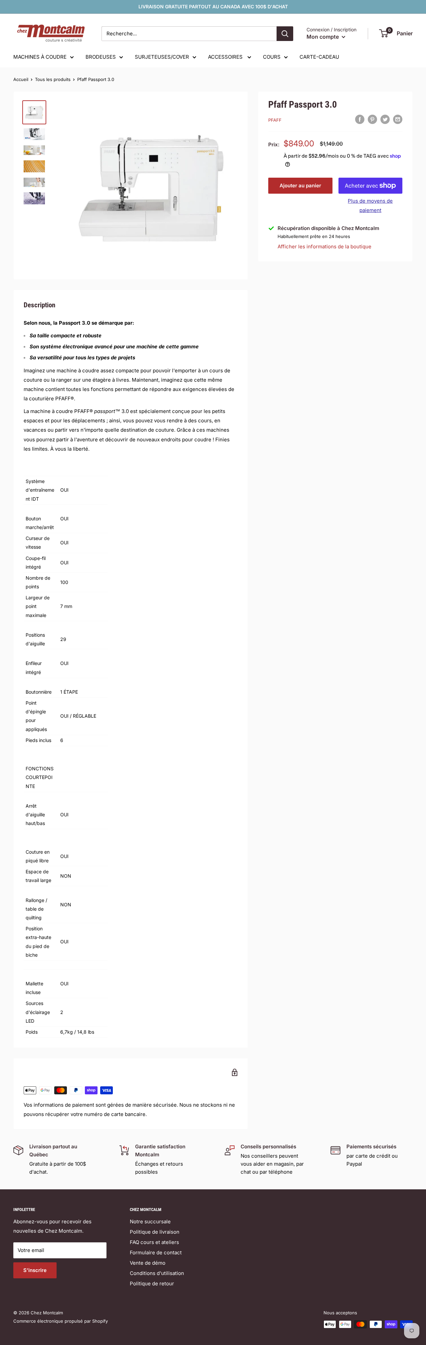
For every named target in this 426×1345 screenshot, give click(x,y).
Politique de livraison (154, 1232)
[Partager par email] (397, 119)
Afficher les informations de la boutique (324, 246)
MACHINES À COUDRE (40, 57)
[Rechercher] (285, 33)
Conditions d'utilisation (157, 1273)
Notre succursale (150, 1221)
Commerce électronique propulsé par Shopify (60, 1321)
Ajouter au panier (300, 185)
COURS (272, 57)
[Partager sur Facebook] (359, 119)
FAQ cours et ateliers (154, 1242)
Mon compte (323, 36)
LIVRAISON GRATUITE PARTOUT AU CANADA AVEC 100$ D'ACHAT (213, 6)
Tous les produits (53, 79)
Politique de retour (152, 1283)
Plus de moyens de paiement (370, 205)
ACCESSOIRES (226, 57)
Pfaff (275, 120)
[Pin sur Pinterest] (372, 119)
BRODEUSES (101, 57)
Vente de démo (147, 1263)
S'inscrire (35, 1270)
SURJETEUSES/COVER (162, 57)
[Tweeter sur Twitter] (385, 119)
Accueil (20, 79)
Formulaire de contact (156, 1252)
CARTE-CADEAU (319, 57)
